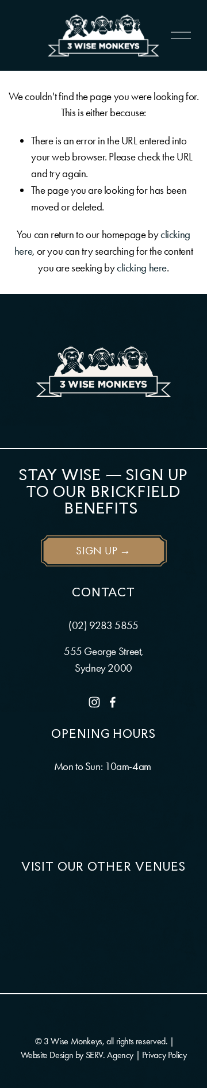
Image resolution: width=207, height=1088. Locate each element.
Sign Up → (103, 551)
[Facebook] (112, 702)
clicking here (142, 267)
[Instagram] (94, 702)
